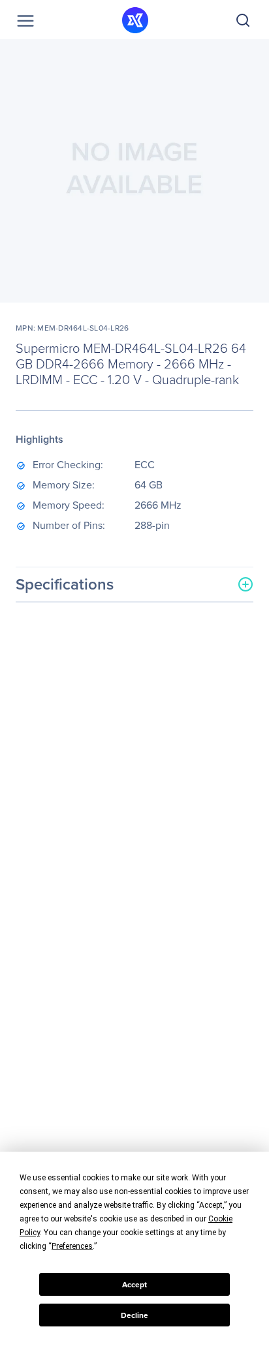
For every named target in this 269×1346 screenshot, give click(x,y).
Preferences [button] (72, 1246)
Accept (134, 1285)
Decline (134, 1315)
